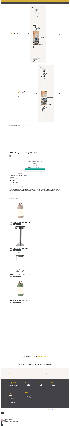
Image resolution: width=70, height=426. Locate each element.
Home (9, 125)
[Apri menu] (28, 33)
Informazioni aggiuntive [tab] (13, 178)
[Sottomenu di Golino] (34, 56)
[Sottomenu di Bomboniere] (35, 45)
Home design (15, 125)
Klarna (19, 173)
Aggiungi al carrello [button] (17, 224)
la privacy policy (40, 167)
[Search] (19, 34)
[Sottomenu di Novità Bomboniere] (45, 37)
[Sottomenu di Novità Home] (43, 44)
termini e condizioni (34, 167)
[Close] (2, 413)
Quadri (19, 125)
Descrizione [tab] (12, 177)
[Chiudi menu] (31, 5)
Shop (12, 125)
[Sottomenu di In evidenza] (37, 16)
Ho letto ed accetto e (34, 167)
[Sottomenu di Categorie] (36, 8)
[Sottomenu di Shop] (33, 7)
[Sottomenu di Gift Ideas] (36, 25)
